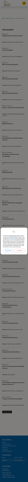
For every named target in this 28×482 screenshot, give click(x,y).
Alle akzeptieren (8, 250)
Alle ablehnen (19, 250)
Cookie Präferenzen (12, 238)
